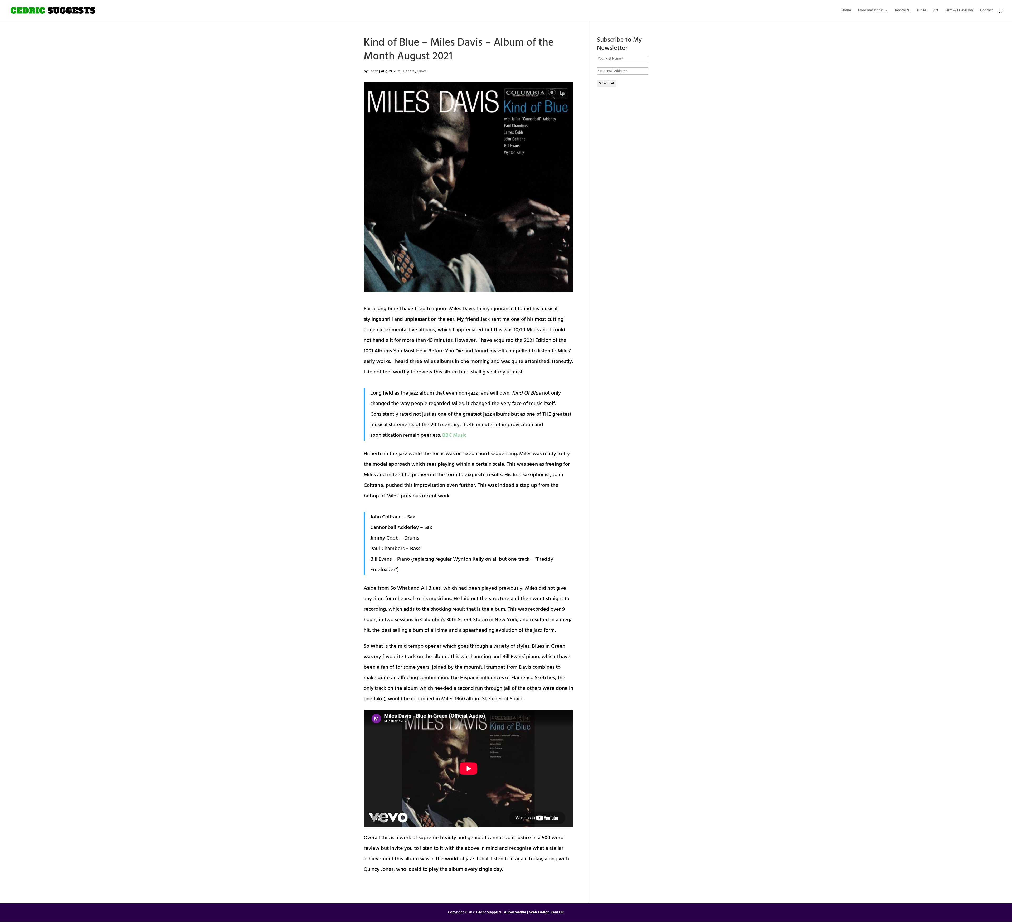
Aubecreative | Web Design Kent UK (534, 912)
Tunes (921, 11)
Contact (986, 11)
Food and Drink (870, 11)
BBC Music (454, 435)
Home (846, 11)
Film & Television (959, 11)
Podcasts (902, 11)
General (409, 71)
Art (935, 11)
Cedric (373, 71)
